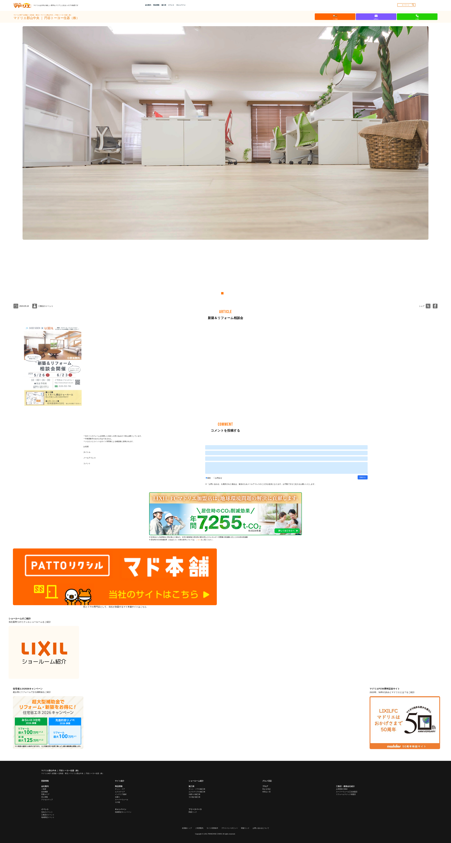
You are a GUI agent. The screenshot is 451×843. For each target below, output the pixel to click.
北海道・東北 (34, 15)
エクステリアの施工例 (197, 792)
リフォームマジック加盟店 (346, 794)
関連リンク (193, 812)
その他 (117, 802)
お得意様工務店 (342, 789)
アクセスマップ (47, 800)
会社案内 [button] (148, 5)
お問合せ (218, 478)
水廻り (117, 797)
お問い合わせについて (261, 828)
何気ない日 (266, 792)
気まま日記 (266, 789)
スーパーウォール (121, 800)
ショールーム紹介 (196, 781)
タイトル (86, 452)
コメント (86, 463)
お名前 (86, 447)
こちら (198, 540)
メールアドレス (89, 458)
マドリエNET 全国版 (21, 15)
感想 (209, 478)
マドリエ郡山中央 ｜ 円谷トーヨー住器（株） (56, 15)
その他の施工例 (194, 797)
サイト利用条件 (212, 828)
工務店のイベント (47, 815)
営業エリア (45, 794)
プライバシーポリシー (229, 828)
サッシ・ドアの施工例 (197, 789)
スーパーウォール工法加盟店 (346, 792)
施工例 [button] (163, 5)
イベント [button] (171, 5)
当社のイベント (47, 812)
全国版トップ (187, 828)
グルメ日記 (267, 781)
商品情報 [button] (156, 5)
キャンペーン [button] (181, 5)
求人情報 (44, 797)
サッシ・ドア (120, 789)
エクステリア (120, 792)
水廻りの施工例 (194, 794)
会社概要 (44, 792)
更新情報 (45, 781)
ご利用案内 (199, 828)
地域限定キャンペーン (123, 812)
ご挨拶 (43, 789)
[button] (222, 293)
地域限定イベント (47, 817)
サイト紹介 (119, 781)
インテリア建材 (120, 794)
